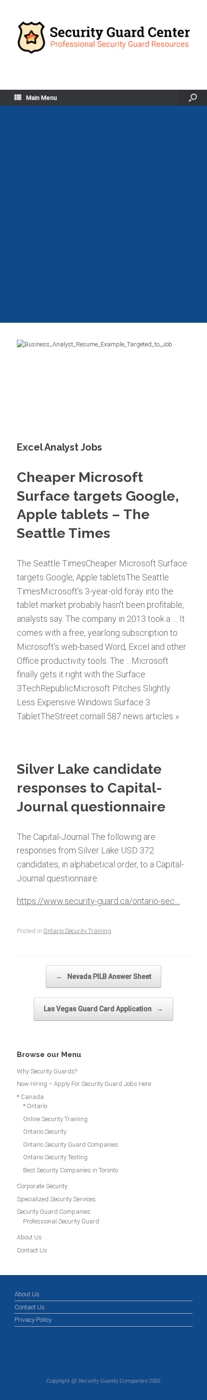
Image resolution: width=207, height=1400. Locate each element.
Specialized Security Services (56, 1199)
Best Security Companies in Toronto (70, 1170)
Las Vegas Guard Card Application (103, 1009)
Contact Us (32, 1250)
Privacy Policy (33, 1319)
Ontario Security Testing (55, 1157)
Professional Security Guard (61, 1221)
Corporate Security (42, 1186)
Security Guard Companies (54, 1211)
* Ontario (35, 1106)
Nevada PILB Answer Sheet (103, 976)
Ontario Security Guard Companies (70, 1144)
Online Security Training (55, 1119)
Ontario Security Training (77, 930)
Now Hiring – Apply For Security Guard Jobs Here (84, 1083)
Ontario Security (44, 1131)
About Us (29, 1237)
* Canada (30, 1096)
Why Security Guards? (47, 1071)
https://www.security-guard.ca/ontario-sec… (98, 901)
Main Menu (41, 97)
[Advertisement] (103, 214)
